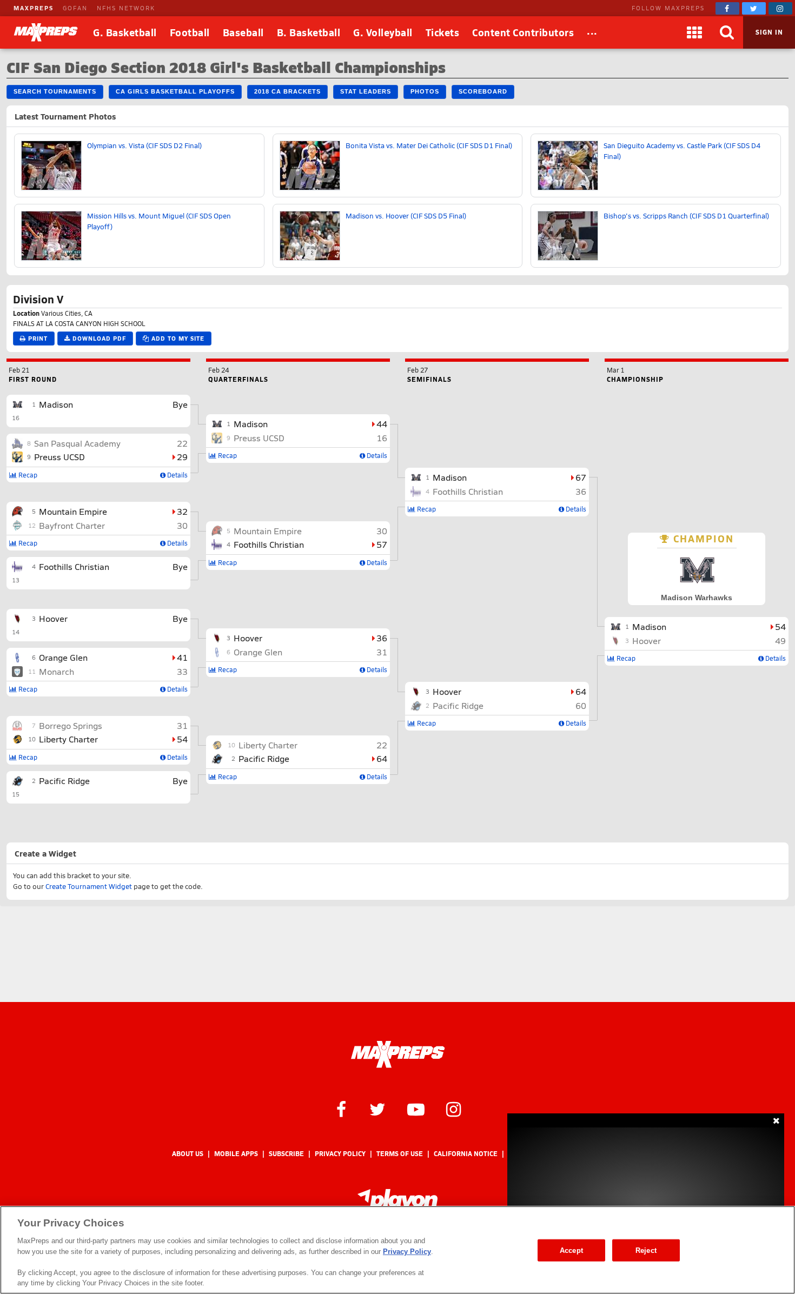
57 (381, 544)
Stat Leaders (365, 91)
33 (182, 671)
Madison (56, 404)
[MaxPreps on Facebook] (727, 8)
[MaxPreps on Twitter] (754, 8)
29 (182, 456)
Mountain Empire (73, 511)
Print (37, 338)
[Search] (727, 32)
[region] (397, 1250)
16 (381, 437)
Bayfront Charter (72, 525)
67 (580, 477)
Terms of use (399, 1153)
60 (580, 705)
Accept (571, 1250)
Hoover (53, 618)
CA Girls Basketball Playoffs (175, 91)
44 (381, 423)
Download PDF (98, 338)
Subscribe (286, 1153)
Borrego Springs (70, 725)
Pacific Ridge (64, 780)
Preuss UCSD (59, 456)
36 (381, 637)
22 (182, 443)
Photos (424, 91)
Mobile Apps (236, 1153)
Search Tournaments (55, 91)
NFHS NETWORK (126, 8)
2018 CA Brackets (287, 91)
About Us (187, 1153)
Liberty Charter (68, 739)
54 (182, 739)
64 (381, 758)
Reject (646, 1250)
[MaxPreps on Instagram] (780, 8)
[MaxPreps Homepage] (397, 1054)
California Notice (466, 1153)
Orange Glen (63, 657)
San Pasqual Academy (77, 443)
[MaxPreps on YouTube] (416, 1109)
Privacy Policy (340, 1153)
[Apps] (694, 32)
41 (182, 657)
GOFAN (75, 8)
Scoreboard (483, 91)
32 (182, 511)
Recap (27, 474)
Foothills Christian (74, 566)
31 (182, 725)
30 (182, 525)
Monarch (56, 671)
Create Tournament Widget (88, 886)
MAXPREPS (34, 8)
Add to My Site (176, 338)
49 (780, 640)
